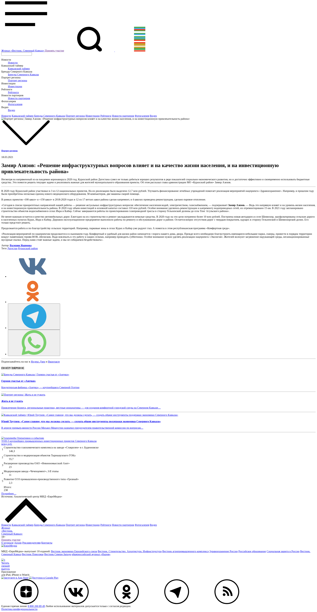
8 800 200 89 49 (36, 606)
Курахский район (28, 248)
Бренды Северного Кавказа (23, 74)
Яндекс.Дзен (38, 361)
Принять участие (54, 50)
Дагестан (12, 248)
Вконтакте (54, 361)
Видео (11, 110)
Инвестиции (15, 86)
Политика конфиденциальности (19, 609)
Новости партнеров (19, 98)
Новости (13, 62)
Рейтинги (13, 92)
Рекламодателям (31, 542)
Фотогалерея (15, 104)
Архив (18, 542)
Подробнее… (8, 493)
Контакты (46, 542)
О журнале (7, 542)
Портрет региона (17, 80)
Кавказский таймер (19, 68)
